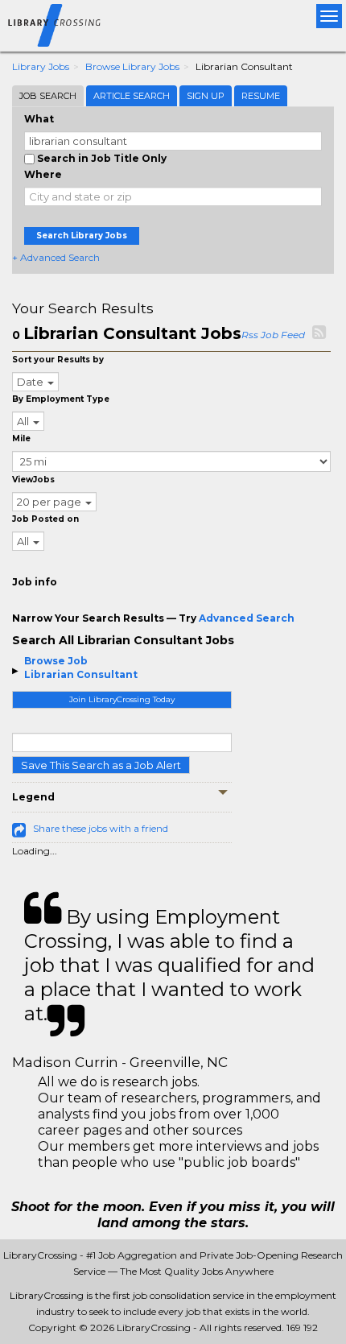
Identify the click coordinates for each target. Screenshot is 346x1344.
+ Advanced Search (56, 257)
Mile (21, 438)
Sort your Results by (58, 359)
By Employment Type (60, 399)
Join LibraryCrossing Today (122, 699)
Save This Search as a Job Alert (101, 765)
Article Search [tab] (131, 95)
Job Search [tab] (47, 95)
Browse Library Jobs (132, 66)
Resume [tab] (260, 95)
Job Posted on (45, 519)
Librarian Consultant (81, 674)
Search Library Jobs (81, 235)
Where (43, 174)
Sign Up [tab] (205, 95)
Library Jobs (40, 66)
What (39, 119)
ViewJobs (33, 479)
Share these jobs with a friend (100, 828)
